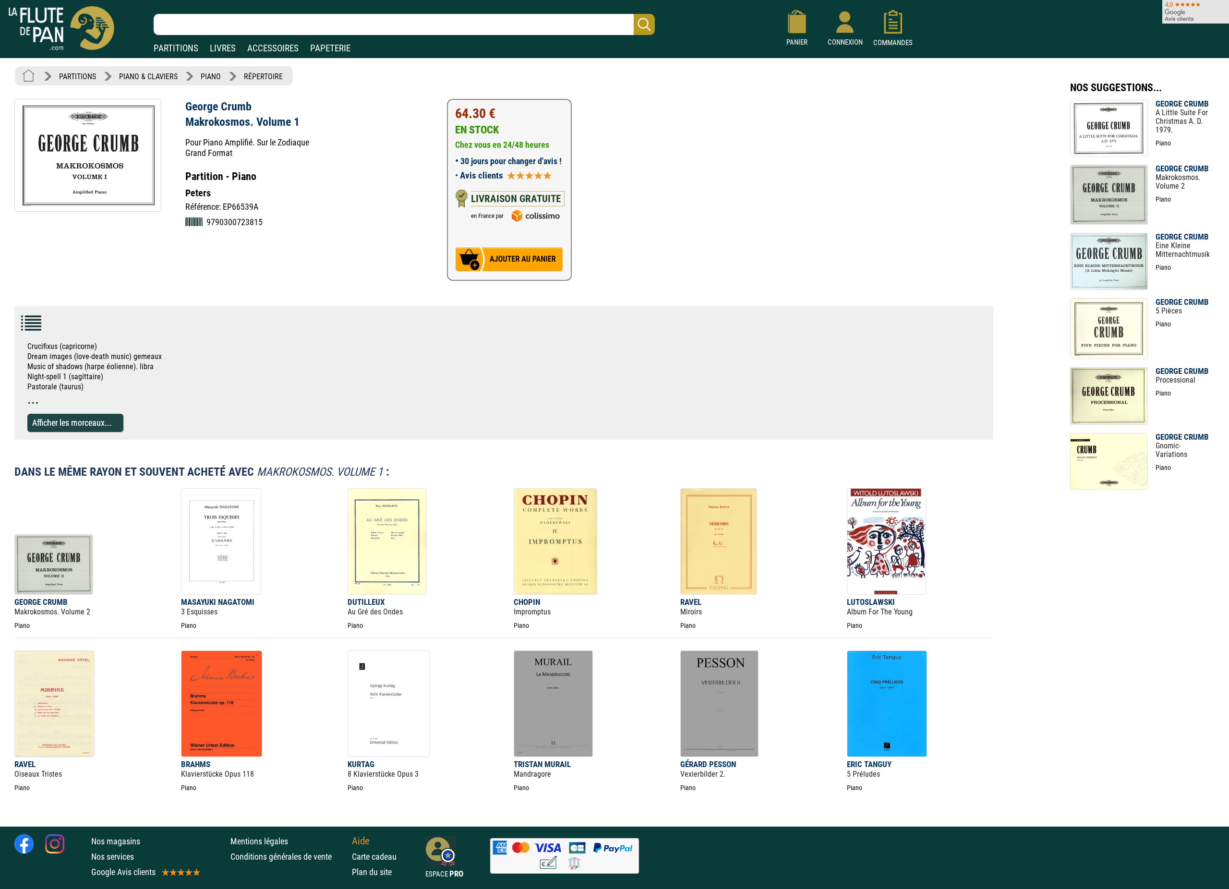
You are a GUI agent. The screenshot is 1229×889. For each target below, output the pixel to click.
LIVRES (223, 48)
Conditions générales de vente (288, 857)
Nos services (112, 857)
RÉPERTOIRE (263, 76)
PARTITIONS (176, 48)
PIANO (211, 76)
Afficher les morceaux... (72, 423)
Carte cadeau (374, 857)
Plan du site (372, 872)
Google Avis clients (123, 872)
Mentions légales (259, 841)
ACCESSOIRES (273, 48)
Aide (361, 841)
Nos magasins (115, 841)
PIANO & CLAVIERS (148, 76)
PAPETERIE (330, 48)
